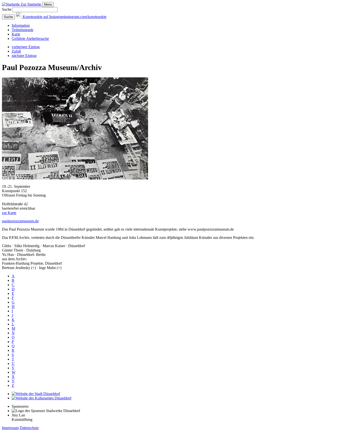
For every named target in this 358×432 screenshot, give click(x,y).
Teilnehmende (22, 30)
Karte (16, 34)
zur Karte (9, 213)
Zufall (16, 51)
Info (21, 25)
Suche (6, 9)
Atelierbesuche (30, 38)
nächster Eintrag (24, 56)
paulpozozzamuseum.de (20, 221)
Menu (48, 4)
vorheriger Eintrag (26, 47)
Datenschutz (29, 428)
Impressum (10, 428)
